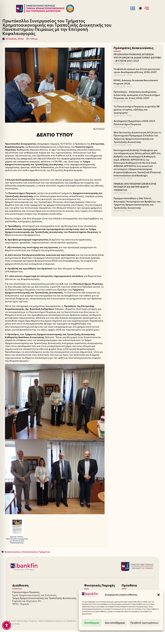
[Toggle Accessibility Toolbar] (6, 625)
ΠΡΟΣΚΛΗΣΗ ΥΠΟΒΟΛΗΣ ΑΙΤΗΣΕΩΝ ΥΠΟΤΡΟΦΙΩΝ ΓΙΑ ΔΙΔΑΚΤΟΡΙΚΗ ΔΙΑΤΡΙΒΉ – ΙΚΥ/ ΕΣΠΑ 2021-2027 (137, 57)
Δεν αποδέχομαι (115, 622)
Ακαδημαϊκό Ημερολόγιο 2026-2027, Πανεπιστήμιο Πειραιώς (134, 123)
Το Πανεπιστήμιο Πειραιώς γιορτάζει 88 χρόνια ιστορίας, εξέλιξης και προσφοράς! (137, 109)
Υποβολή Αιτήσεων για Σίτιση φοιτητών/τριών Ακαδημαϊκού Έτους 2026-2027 (137, 71)
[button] (158, 594)
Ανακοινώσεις (13, 551)
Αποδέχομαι (91, 622)
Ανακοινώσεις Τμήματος (36, 551)
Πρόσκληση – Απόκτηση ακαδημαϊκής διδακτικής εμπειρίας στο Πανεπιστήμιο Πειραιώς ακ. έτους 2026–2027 (137, 95)
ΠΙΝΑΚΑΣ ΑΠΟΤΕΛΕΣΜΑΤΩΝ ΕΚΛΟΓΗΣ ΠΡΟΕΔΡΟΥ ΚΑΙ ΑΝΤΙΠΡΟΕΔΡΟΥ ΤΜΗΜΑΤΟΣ (135, 187)
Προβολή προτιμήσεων (144, 622)
